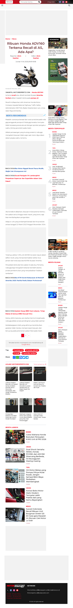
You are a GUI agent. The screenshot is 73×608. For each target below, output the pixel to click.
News (14, 39)
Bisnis (28, 432)
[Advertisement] (36, 22)
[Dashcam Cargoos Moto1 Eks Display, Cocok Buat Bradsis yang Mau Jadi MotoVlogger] (25, 401)
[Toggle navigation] (2, 5)
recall (14, 95)
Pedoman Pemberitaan (14, 598)
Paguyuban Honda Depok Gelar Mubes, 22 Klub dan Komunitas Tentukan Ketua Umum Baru (57, 52)
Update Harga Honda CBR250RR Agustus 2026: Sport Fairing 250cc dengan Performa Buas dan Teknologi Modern (59, 138)
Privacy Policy (16, 594)
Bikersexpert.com (43, 590)
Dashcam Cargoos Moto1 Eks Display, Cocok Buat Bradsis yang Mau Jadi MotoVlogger (25, 417)
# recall (16, 353)
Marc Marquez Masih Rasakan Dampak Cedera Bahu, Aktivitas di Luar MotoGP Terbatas (59, 210)
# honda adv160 (32, 350)
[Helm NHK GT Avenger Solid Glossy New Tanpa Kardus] (40, 401)
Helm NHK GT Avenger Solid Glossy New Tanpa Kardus (40, 416)
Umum (28, 447)
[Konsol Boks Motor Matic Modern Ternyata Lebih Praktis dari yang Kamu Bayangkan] (15, 495)
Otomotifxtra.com (32, 590)
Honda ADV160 (37, 92)
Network (9, 2)
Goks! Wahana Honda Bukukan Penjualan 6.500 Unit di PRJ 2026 (36, 437)
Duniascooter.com (43, 593)
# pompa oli (18, 350)
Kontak (9, 594)
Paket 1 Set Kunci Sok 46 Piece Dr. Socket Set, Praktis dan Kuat (40, 385)
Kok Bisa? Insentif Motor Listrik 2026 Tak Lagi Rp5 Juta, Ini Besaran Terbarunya (59, 182)
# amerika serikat (29, 353)
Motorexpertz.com (33, 593)
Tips (28, 467)
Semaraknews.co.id (54, 590)
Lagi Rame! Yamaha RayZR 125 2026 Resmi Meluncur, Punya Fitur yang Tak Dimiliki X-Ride (59, 196)
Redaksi (9, 596)
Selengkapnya (39, 364)
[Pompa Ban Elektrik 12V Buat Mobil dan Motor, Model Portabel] (12, 401)
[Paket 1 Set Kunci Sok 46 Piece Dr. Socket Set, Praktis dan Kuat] (40, 370)
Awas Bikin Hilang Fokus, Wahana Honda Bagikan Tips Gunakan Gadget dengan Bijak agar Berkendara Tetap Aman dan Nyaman (57, 121)
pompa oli (34, 98)
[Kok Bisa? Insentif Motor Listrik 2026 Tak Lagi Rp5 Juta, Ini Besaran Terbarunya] (52, 295)
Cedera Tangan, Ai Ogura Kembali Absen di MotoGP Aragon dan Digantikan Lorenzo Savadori (61, 275)
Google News (26, 344)
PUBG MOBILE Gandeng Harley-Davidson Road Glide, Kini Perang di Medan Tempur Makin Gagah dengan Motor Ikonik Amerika (57, 255)
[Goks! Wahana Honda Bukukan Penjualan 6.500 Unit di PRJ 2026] (15, 437)
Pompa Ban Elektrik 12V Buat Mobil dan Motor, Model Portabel (11, 416)
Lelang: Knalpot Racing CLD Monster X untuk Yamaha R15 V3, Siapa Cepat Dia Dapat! (24, 387)
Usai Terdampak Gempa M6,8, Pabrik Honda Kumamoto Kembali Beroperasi (58, 169)
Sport (54, 205)
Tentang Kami (17, 596)
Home (8, 39)
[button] (69, 5)
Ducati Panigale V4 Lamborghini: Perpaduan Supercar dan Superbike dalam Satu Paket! (24, 178)
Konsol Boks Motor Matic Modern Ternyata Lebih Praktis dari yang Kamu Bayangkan (34, 495)
